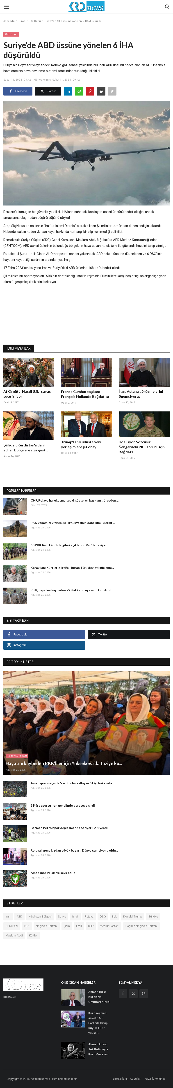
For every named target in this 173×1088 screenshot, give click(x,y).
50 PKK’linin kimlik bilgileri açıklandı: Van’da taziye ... (69, 545)
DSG (103, 916)
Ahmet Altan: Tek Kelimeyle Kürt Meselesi (98, 1049)
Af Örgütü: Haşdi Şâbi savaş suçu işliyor (27, 393)
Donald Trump (132, 916)
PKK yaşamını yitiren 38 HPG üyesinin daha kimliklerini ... (73, 523)
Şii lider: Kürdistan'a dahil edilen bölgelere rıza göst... (25, 447)
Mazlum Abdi (14, 935)
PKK (27, 926)
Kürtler (33, 935)
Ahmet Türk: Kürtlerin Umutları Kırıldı (99, 997)
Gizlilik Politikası (155, 1078)
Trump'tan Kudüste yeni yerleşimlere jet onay (81, 444)
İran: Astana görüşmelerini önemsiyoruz (141, 393)
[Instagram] (143, 993)
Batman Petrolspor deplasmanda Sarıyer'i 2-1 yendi (69, 828)
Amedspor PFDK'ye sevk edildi (53, 873)
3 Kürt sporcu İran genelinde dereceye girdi (63, 805)
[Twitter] (133, 993)
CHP (90, 926)
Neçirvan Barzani (46, 926)
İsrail (75, 916)
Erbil (79, 926)
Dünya (21, 21)
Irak (114, 916)
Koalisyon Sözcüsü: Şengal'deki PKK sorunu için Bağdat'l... (142, 447)
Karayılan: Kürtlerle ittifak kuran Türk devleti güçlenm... (72, 568)
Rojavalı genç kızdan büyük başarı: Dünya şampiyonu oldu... (74, 850)
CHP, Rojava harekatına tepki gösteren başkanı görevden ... (74, 500)
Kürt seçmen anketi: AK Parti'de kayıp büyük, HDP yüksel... (98, 1023)
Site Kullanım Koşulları (126, 1078)
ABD (19, 916)
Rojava (89, 916)
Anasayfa (9, 21)
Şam (67, 926)
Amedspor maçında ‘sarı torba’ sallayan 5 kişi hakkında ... (73, 783)
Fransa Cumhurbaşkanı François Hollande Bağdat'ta (85, 394)
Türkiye (153, 916)
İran (8, 916)
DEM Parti (12, 926)
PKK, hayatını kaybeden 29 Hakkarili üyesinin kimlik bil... (72, 590)
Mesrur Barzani (109, 926)
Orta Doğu (35, 21)
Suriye (62, 916)
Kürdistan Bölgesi (40, 916)
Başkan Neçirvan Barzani (141, 926)
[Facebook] (123, 993)
